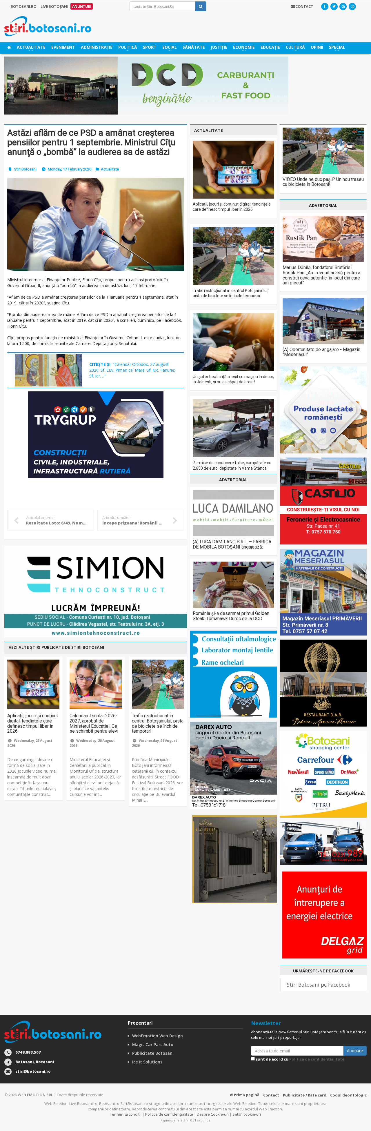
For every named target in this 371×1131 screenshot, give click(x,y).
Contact (271, 1095)
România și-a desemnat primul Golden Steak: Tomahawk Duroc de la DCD (231, 616)
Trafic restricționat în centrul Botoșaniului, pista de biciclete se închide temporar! (157, 723)
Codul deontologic (348, 1095)
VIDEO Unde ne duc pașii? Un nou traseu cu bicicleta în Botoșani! (323, 182)
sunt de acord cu (299, 1059)
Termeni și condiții (125, 1114)
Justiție (219, 47)
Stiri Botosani (25, 169)
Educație (270, 47)
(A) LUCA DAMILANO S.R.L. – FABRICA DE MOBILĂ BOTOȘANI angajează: (232, 544)
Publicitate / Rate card (304, 1095)
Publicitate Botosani (153, 1053)
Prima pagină (246, 1094)
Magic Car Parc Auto (152, 1044)
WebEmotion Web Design (157, 1036)
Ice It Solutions (147, 1062)
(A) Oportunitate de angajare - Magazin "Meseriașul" (321, 352)
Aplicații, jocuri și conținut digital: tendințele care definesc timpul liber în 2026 (32, 723)
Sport (150, 47)
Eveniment (63, 47)
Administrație (96, 47)
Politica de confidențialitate (316, 1059)
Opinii (317, 47)
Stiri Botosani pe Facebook (318, 984)
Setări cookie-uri (246, 1114)
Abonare (355, 1050)
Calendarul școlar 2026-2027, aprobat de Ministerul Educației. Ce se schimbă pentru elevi (94, 723)
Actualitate (110, 169)
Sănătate (194, 47)
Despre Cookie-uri (213, 1114)
